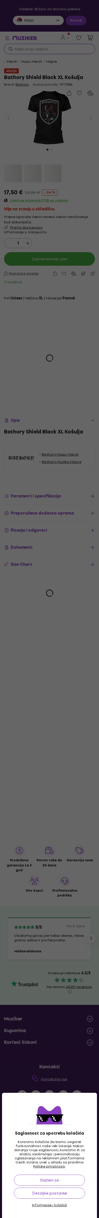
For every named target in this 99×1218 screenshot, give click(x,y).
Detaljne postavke (49, 1193)
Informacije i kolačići (49, 1205)
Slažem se (49, 1180)
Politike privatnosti (49, 1166)
